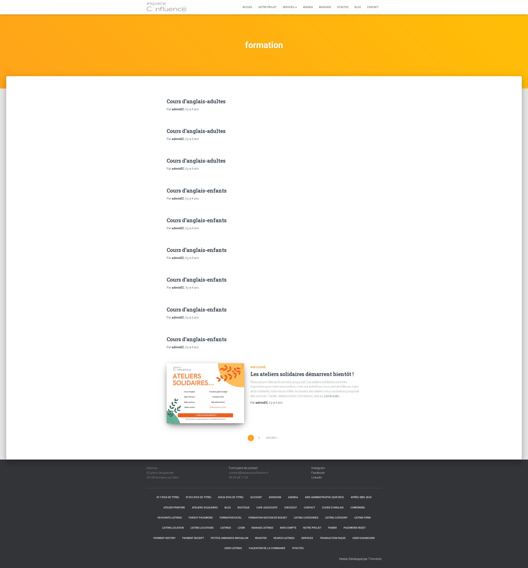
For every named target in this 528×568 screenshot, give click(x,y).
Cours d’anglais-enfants (196, 190)
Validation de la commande (267, 548)
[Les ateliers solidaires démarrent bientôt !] (205, 393)
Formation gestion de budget (268, 517)
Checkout (290, 507)
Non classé (258, 367)
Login (241, 527)
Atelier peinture (174, 507)
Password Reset (355, 527)
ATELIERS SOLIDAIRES (205, 507)
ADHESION (325, 7)
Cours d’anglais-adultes (196, 101)
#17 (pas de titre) (168, 497)
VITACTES (342, 7)
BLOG (358, 7)
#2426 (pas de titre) (230, 497)
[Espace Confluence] (166, 7)
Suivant (271, 437)
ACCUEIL (247, 7)
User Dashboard (363, 538)
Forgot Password (201, 517)
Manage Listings (262, 527)
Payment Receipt (193, 538)
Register (261, 538)
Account (256, 497)
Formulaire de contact (243, 468)
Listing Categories (306, 517)
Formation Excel (231, 517)
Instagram (318, 468)
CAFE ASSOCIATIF (266, 507)
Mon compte (288, 527)
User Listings (233, 548)
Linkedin (316, 477)
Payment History (164, 538)
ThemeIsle (375, 559)
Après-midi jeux (361, 497)
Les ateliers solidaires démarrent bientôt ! (302, 374)
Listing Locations (202, 527)
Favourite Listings (170, 517)
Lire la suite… (332, 396)
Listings (225, 527)
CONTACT (372, 7)
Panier (332, 527)
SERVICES (289, 7)
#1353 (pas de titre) (198, 497)
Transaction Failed (333, 538)
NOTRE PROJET (268, 7)
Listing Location (173, 527)
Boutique (244, 507)
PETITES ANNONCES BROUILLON (229, 538)
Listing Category (336, 517)
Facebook (318, 472)
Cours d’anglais (333, 507)
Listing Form (362, 517)
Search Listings (284, 538)
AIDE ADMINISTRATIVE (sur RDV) (324, 497)
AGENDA (308, 7)
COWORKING (357, 507)
